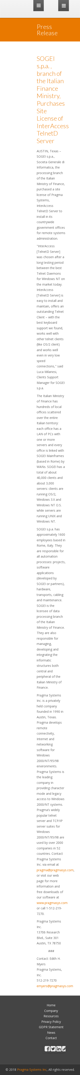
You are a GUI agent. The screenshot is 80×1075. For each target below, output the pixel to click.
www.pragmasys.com (52, 903)
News (51, 1032)
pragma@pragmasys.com (55, 870)
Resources (51, 1016)
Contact (51, 1038)
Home (51, 1005)
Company (51, 1011)
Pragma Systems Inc (32, 1069)
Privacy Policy (51, 1021)
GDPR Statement (51, 1027)
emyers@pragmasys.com (55, 986)
